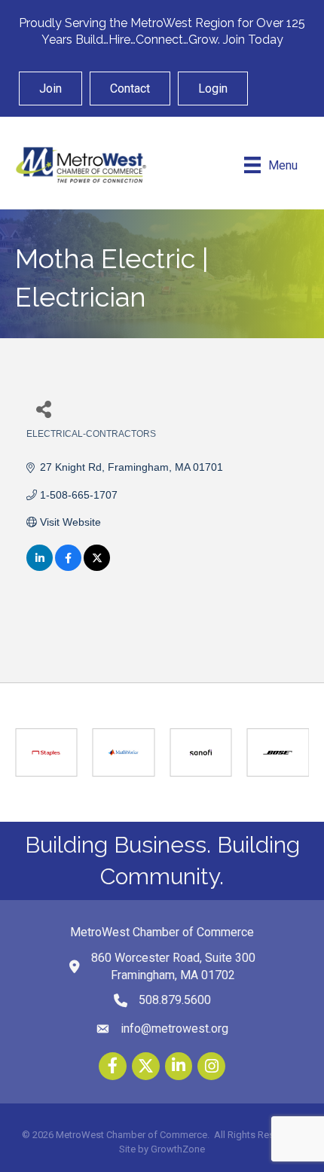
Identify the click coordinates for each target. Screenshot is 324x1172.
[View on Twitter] (97, 567)
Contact (130, 88)
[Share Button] (43, 409)
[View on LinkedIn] (39, 567)
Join (50, 88)
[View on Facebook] (68, 567)
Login (213, 88)
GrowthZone (178, 1149)
